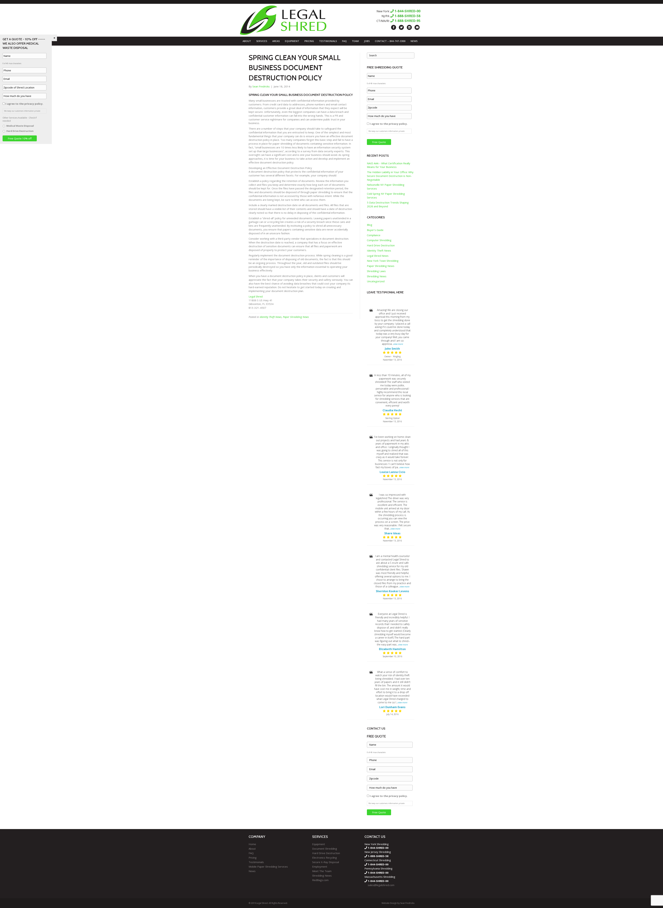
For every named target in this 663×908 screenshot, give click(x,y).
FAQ (344, 41)
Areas (276, 41)
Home (252, 844)
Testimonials (328, 41)
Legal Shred (256, 296)
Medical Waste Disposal (20, 125)
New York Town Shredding (382, 260)
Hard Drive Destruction (381, 245)
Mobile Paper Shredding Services (268, 866)
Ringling (397, 356)
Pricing (309, 41)
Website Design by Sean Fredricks (398, 903)
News (414, 41)
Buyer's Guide (375, 230)
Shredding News (376, 276)
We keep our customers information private (386, 131)
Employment (319, 866)
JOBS (367, 41)
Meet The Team (322, 871)
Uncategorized (376, 281)
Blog (369, 224)
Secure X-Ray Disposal (325, 862)
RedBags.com (320, 880)
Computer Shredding (379, 240)
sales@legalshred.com (381, 885)
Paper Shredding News (296, 317)
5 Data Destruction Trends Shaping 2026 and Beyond (388, 204)
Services (261, 41)
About (247, 41)
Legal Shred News (377, 255)
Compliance (373, 235)
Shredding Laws (376, 271)
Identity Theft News (270, 317)
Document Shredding (324, 848)
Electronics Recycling (324, 857)
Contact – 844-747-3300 (390, 41)
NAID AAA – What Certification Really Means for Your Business (388, 165)
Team (355, 41)
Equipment (292, 41)
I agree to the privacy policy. (388, 123)
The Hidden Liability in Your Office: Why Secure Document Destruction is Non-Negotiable (390, 175)
